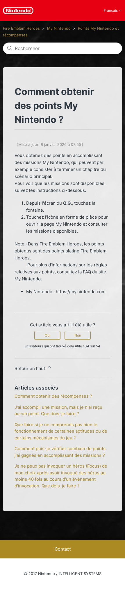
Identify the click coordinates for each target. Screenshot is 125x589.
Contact (63, 549)
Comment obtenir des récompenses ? (53, 396)
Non (77, 335)
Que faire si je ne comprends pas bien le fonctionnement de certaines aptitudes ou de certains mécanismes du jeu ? (61, 431)
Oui (47, 335)
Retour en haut (30, 368)
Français (111, 10)
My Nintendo (59, 28)
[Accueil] (18, 10)
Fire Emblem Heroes (21, 28)
